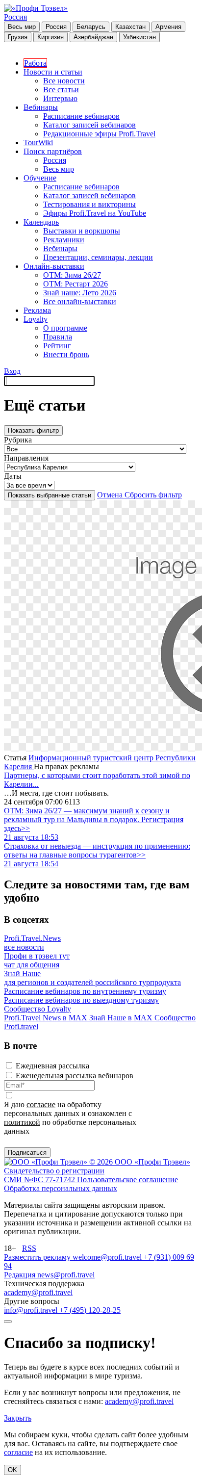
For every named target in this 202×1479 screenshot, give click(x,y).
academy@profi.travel (38, 1292)
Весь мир (22, 26)
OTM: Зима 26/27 (72, 275)
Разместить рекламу (38, 1257)
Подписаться (27, 1152)
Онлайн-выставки (54, 266)
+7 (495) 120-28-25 (90, 1310)
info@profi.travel (31, 1310)
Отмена (111, 495)
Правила (57, 337)
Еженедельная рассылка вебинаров (74, 1075)
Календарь (41, 222)
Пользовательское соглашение (127, 1179)
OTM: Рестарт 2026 (75, 284)
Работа (35, 63)
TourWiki (38, 142)
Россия (15, 17)
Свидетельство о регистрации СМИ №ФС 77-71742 (54, 1175)
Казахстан (130, 26)
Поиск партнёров (53, 151)
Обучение (40, 178)
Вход (12, 371)
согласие (40, 1104)
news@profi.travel (66, 1275)
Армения (168, 26)
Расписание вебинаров (81, 116)
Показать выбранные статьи (49, 495)
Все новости (64, 81)
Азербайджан (93, 37)
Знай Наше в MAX (121, 1017)
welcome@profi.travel (108, 1257)
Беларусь (90, 26)
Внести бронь (66, 354)
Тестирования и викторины (89, 204)
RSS (29, 1248)
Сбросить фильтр (153, 495)
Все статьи (61, 89)
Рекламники (63, 239)
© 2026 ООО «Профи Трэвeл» (139, 1162)
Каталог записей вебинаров (89, 125)
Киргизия (50, 37)
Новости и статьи (53, 72)
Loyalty (36, 319)
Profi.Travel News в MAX (46, 1017)
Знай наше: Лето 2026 (79, 292)
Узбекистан (139, 37)
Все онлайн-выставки (79, 301)
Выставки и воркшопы (81, 231)
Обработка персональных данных (60, 1188)
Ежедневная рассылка (52, 1066)
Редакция (20, 1275)
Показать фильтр (33, 430)
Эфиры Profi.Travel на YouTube (94, 213)
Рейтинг (57, 345)
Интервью (60, 98)
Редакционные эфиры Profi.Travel (99, 134)
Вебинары (41, 107)
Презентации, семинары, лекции (98, 257)
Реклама (37, 310)
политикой (22, 1122)
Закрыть (17, 1418)
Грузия (17, 37)
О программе (65, 328)
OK (12, 1470)
